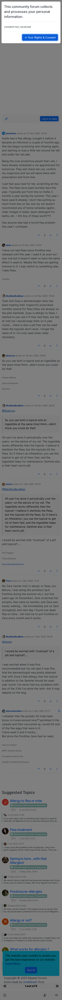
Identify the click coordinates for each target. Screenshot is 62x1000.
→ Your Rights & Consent (40, 37)
